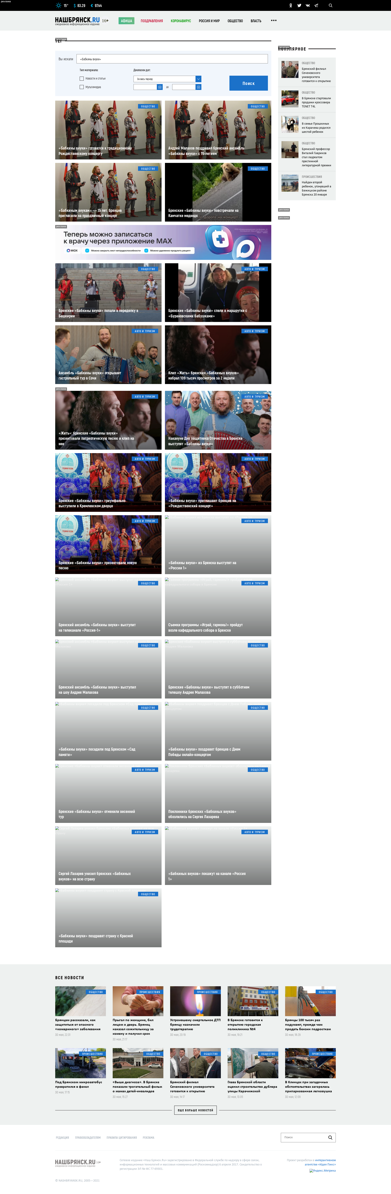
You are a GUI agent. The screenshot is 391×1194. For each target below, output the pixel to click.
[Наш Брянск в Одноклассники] (291, 5)
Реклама (148, 1137)
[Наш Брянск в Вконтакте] (308, 5)
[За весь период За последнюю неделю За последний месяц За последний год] (167, 79)
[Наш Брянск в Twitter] (299, 5)
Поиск (249, 83)
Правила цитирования (122, 1137)
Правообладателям (88, 1137)
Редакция (62, 1137)
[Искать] (330, 1137)
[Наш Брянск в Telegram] (316, 5)
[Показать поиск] (330, 5)
